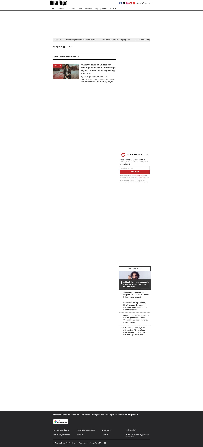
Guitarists (61, 9)
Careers (80, 435)
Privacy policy (106, 430)
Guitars (72, 9)
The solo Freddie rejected (145, 40)
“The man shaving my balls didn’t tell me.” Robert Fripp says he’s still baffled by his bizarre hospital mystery (134, 331)
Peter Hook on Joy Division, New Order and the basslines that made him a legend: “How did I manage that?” (135, 306)
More (112, 9)
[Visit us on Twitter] (124, 3)
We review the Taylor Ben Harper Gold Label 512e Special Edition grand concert (136, 295)
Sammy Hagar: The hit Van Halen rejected (81, 40)
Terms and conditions (61, 430)
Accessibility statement (61, 435)
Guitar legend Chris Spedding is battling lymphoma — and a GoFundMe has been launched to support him (136, 318)
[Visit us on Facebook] (120, 3)
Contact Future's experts (86, 430)
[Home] (53, 8)
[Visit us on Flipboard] (134, 3)
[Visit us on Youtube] (130, 3)
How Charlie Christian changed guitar (116, 40)
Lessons (88, 9)
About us (105, 435)
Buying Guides (101, 9)
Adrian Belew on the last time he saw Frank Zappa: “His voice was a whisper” (136, 284)
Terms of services (140, 175)
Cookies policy (131, 430)
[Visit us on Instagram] (127, 3)
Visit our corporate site (130, 415)
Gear (80, 9)
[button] (149, 3)
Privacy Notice (142, 177)
